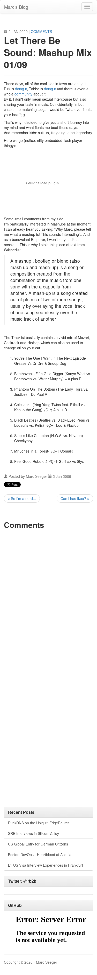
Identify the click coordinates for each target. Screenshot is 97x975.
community (23, 93)
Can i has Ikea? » (75, 498)
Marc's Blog (16, 6)
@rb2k (29, 881)
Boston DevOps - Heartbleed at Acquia (39, 854)
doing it (21, 88)
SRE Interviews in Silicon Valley (33, 833)
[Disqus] (48, 597)
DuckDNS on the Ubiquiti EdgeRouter (38, 822)
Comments (41, 31)
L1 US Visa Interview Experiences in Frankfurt (45, 865)
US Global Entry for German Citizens (38, 844)
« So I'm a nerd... (22, 498)
